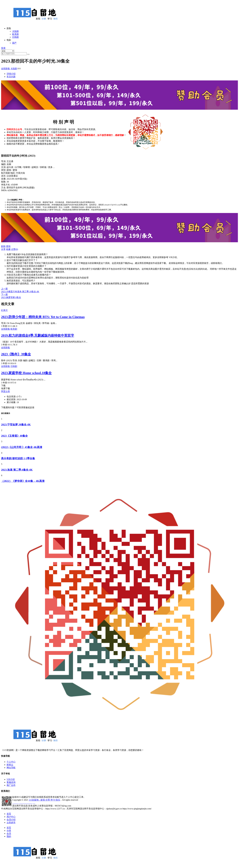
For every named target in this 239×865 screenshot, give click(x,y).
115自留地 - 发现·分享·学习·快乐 (44, 800)
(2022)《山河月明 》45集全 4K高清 (21, 447)
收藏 (8, 249)
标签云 (10, 764)
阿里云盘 (5, 391)
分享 (3, 249)
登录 (3, 48)
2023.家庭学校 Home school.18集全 (26, 373)
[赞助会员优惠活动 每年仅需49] (119, 111)
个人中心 (11, 762)
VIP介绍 (11, 779)
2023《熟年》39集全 (16, 354)
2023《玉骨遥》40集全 (14, 435)
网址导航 (11, 767)
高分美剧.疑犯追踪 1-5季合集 (18, 458)
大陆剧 (15, 31)
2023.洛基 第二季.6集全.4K (17, 469)
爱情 (8, 246)
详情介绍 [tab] (11, 74)
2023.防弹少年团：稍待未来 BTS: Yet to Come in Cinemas (43, 317)
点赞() (14, 249)
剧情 (3, 246)
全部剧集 (5, 68)
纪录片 (4, 310)
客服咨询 (11, 782)
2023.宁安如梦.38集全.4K (16, 424)
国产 (14, 43)
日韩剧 (15, 37)
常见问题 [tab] (11, 76)
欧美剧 (15, 34)
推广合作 (11, 785)
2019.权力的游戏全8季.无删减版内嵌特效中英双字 (37, 335)
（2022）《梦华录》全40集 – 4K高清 (23, 481)
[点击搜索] (28, 54)
